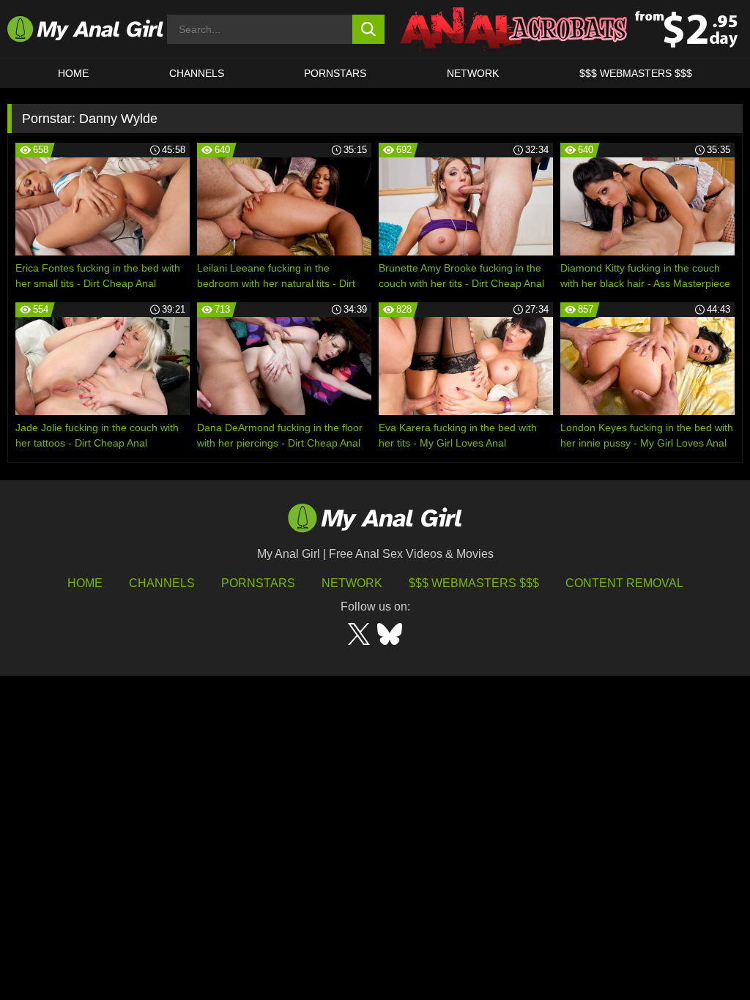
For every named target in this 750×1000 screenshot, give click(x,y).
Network (473, 73)
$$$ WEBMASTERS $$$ (635, 73)
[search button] (368, 29)
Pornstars (335, 73)
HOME (73, 73)
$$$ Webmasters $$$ (474, 583)
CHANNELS (196, 73)
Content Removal (624, 583)
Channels (162, 583)
